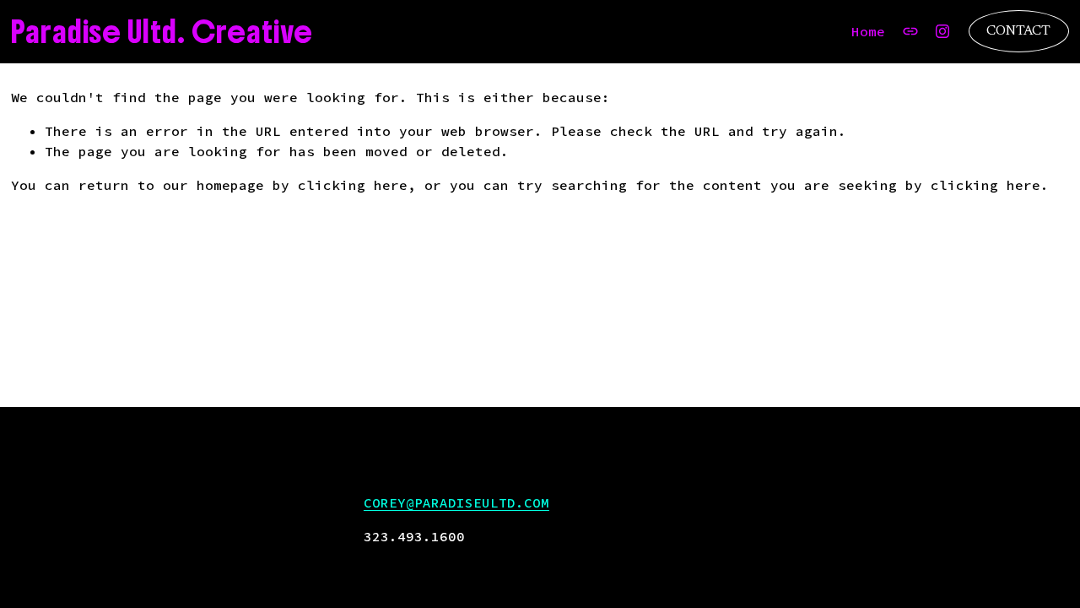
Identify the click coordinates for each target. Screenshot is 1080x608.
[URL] (910, 31)
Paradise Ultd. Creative (162, 32)
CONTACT (1018, 31)
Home (868, 31)
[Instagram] (942, 31)
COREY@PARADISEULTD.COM (456, 502)
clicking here (353, 184)
